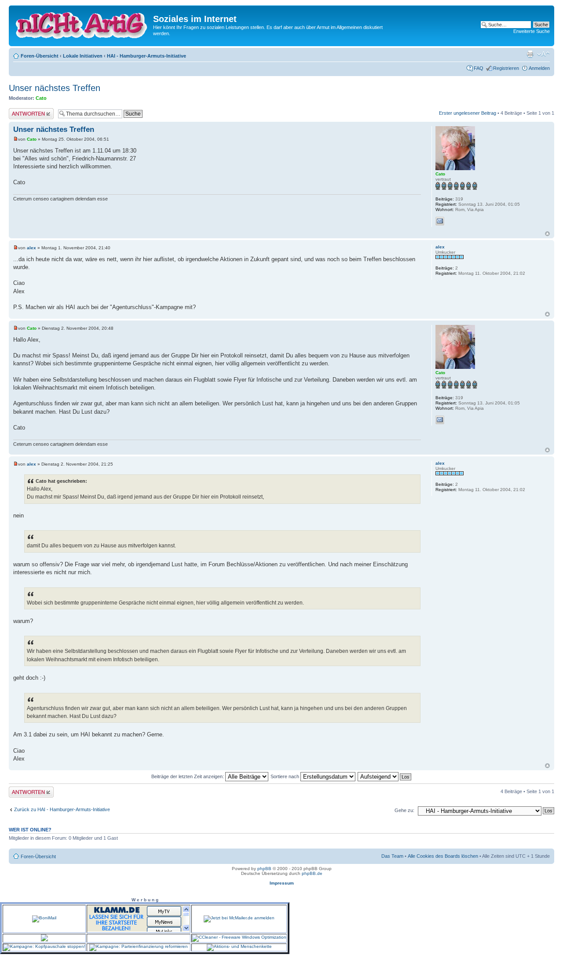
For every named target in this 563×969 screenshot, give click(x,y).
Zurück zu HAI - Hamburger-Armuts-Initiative (62, 809)
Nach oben (547, 233)
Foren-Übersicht (39, 55)
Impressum (282, 883)
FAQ (478, 68)
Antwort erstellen (26, 110)
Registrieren (506, 68)
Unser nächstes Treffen (54, 88)
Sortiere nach (285, 776)
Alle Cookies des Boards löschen (443, 856)
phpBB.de (312, 873)
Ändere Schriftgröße (543, 54)
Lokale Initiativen (82, 55)
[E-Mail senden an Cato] (439, 221)
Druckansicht (530, 54)
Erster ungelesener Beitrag (467, 113)
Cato (41, 98)
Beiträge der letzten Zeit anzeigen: (188, 776)
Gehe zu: (404, 810)
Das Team (392, 856)
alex (31, 247)
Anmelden (539, 68)
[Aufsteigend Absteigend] (385, 776)
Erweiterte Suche (531, 31)
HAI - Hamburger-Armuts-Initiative (146, 55)
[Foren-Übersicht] (82, 23)
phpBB (264, 868)
